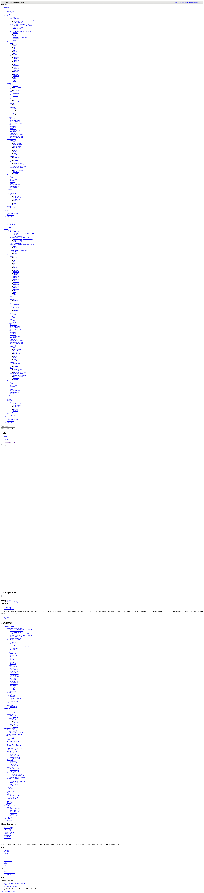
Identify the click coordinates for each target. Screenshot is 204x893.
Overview (9, 10)
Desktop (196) (11, 695)
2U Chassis (13, 333)
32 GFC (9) (13, 642)
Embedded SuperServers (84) (14, 778)
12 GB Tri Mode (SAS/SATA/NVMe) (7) (21, 635)
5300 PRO (16, 279)
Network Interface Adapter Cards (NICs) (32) (18, 646)
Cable (11, 383)
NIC (11, 396)
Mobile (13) (10, 714)
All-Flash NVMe (17, 369)
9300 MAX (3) (14, 682)
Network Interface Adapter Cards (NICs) (20, 250)
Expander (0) (10, 793)
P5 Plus (15, 267)
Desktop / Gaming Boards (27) (15, 734)
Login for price (10, 600)
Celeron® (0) (13, 814)
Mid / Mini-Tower (14, 338)
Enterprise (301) (11, 665)
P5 (14, 266)
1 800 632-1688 (8, 884)
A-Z (5, 619)
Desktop (12, 299)
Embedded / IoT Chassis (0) (14, 745)
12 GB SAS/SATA (18, 234)
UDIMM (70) (13, 697)
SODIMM (16, 305)
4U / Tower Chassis (15, 336)
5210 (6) (12, 688)
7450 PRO (16, 270)
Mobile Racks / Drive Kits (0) (14, 747)
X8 (14, 262)
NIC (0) (9, 801)
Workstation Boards (15, 326)
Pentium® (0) (13, 813)
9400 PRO (16, 287)
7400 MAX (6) (14, 671)
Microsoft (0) (10, 820)
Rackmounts (13, 346)
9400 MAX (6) (14, 685)
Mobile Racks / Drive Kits (16, 342)
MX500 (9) (13, 654)
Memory (9, 297)
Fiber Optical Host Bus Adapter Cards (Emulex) (22, 244)
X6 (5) (12, 656)
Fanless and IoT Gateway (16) (18, 780)
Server (11, 309)
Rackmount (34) (14, 784)
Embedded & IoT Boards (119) (15, 732)
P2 (14, 263)
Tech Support (10, 215)
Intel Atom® (16, 406)
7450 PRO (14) (14, 666)
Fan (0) (9, 787)
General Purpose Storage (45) (17, 777)
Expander (12, 388)
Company (6, 7)
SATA (15, 315)
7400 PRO (16, 273)
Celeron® (15, 409)
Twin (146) (10, 760)
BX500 (15, 259)
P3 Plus (15, 264)
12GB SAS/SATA (18, 240)
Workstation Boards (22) (13, 731)
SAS (14, 322)
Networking (10, 395)
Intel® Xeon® (17, 405)
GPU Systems (16, 353)
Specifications (7, 607)
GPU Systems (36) (15, 758)
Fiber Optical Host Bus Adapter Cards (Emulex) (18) (20, 641)
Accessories (10, 380)
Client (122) (10, 652)
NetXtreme (16, 252)
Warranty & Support (9, 609)
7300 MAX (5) (14, 679)
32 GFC (15, 246)
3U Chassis (13, 335)
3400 (14, 290)
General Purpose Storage (19, 372)
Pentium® (15, 408)
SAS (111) (13, 724)
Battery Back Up (14, 392)
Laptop (12, 303)
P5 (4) (12, 662)
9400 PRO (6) (14, 684)
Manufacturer (7, 617)
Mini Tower (16, 378)
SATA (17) (13, 711)
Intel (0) (9, 807)
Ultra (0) (12, 752)
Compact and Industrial (19, 376)
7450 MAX (16, 272)
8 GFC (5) (13, 645)
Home (5, 436)
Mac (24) (9, 702)
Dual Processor (17, 349)
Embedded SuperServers (16, 373)
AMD (11, 412)
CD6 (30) (12, 689)
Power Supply (13, 385)
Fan (11, 382)
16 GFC (15, 247)
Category (6, 616)
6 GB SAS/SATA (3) (15, 638)
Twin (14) (13, 764)
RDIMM (15, 310)
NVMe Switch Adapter (16, 243)
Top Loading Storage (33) (17, 775)
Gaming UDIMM (17, 302)
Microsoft (12, 415)
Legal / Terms (4, 891)
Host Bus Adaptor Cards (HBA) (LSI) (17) (18, 634)
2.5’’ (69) (15, 725)
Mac (11, 306)
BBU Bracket (13, 393)
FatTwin (15, 358)
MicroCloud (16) (14, 771)
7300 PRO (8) (14, 678)
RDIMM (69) (13, 707)
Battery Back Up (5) (12, 797)
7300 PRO (16, 282)
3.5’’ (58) (15, 722)
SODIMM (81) (14, 701)
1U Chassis (13, 332)
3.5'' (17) (15, 712)
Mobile (12, 316)
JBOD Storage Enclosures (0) (14, 748)
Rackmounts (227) (12, 751)
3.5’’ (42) (15, 727)
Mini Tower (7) (14, 783)
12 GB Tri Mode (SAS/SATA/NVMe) (23, 239)
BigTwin (15, 356)
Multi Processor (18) (15, 757)
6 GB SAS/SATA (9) (15, 632)
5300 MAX (16, 280)
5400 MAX (16, 277)
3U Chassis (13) (11, 740)
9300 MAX (16, 286)
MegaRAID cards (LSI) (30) (14, 628)
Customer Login (8, 216)
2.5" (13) (15, 717)
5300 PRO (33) (14, 675)
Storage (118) (10, 773)
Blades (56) (10, 767)
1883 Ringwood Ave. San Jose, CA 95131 (14, 883)
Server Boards (13, 325)
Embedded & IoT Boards (16, 327)
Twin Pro (15, 360)
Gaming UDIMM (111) (16, 698)
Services (6, 210)
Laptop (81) (10, 699)
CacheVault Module (15, 391)
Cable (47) (10, 788)
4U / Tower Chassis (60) (13, 741)
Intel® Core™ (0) (15, 808)
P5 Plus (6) (13, 664)
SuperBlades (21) (14, 768)
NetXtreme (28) (14, 648)
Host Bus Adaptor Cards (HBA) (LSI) (19, 237)
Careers (9, 14)
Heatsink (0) (10, 791)
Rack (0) (9, 794)
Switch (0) (10, 803)
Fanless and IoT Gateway (19, 375)
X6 (14, 260)
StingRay (15, 253)
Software (9, 413)
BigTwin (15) (13, 761)
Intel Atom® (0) (14, 811)
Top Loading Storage (18, 370)
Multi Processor (17, 352)
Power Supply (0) (11, 790)
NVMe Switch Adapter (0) (14, 639)
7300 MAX (16, 283)
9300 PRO (16, 284)
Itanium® (15, 411)
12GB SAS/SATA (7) (16, 636)
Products (6, 439)
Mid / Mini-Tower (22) (13, 742)
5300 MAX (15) (14, 676)
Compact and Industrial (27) (17, 781)
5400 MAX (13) (14, 674)
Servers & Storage (11, 345)
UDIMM (15, 300)
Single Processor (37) (15, 755)
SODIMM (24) (14, 704)
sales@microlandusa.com (191, 2)
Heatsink (12, 386)
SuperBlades (16, 363)
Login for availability (12, 602)
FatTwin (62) (13, 762)
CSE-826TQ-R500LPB (10, 442)
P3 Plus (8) (13, 661)
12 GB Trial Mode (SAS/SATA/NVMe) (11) (21, 629)
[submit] (16, 613)
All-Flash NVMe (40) (16, 774)
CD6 (14, 293)
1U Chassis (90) (11, 737)
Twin (11, 355)
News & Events (11, 11)
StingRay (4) (13, 649)
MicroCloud (16, 366)
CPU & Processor (11, 401)
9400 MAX (16, 289)
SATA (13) (13, 715)
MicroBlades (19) (14, 770)
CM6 (14, 295)
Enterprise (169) (11, 718)
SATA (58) (13, 719)
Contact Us (10, 13)
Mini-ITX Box (14, 339)
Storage (12, 368)
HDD (8, 312)
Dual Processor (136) (15, 754)
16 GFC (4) (13, 644)
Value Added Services (12, 213)
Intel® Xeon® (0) (15, 810)
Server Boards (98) (12, 730)
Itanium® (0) (13, 815)
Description (7, 606)
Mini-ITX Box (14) (12, 744)
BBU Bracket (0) (11, 798)
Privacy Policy (11, 891)
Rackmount (16, 379)
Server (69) (10, 705)
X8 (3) (12, 658)
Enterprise (12, 269)
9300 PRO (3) (14, 681)
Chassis (9, 330)
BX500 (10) (13, 655)
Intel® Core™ (17, 403)
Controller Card (11, 230)
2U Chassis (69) (11, 738)
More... (5, 865)
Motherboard (10, 323)
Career (5, 854)
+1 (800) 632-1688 (179, 2)
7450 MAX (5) (14, 668)
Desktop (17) (10, 709)
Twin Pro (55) (14, 765)
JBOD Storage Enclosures (16, 343)
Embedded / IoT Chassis (16, 340)
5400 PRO (16, 276)
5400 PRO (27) (14, 672)
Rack (11, 389)
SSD (8, 254)
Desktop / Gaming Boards (16, 329)
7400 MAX (16, 274)
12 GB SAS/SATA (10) (16, 631)
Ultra (14, 348)
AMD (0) (9, 817)
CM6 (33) (13, 691)
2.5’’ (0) (15, 721)
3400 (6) (12, 687)
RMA (8, 212)
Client (11, 256)
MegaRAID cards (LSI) (16, 231)
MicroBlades (16, 365)
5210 (14, 292)
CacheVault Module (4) (13, 795)
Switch (12, 398)
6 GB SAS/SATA (17, 236)
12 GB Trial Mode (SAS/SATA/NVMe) (23, 233)
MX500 (15, 257)
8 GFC (15, 249)
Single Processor (17, 350)
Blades (12, 362)
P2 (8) (12, 659)
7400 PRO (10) (14, 669)
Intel (11, 402)
